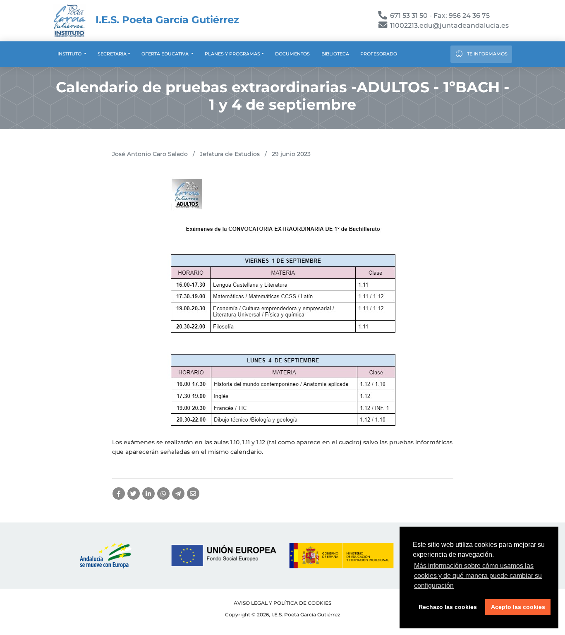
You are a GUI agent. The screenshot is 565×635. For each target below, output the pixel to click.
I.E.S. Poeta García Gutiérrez (166, 20)
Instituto (70, 54)
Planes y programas (232, 54)
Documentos (292, 54)
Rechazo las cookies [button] (448, 607)
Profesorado (378, 54)
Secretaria (112, 54)
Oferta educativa (165, 54)
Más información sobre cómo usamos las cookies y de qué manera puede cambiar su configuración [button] (478, 575)
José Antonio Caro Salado (150, 154)
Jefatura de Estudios (230, 154)
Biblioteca (335, 54)
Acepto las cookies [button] (518, 607)
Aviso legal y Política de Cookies (282, 603)
